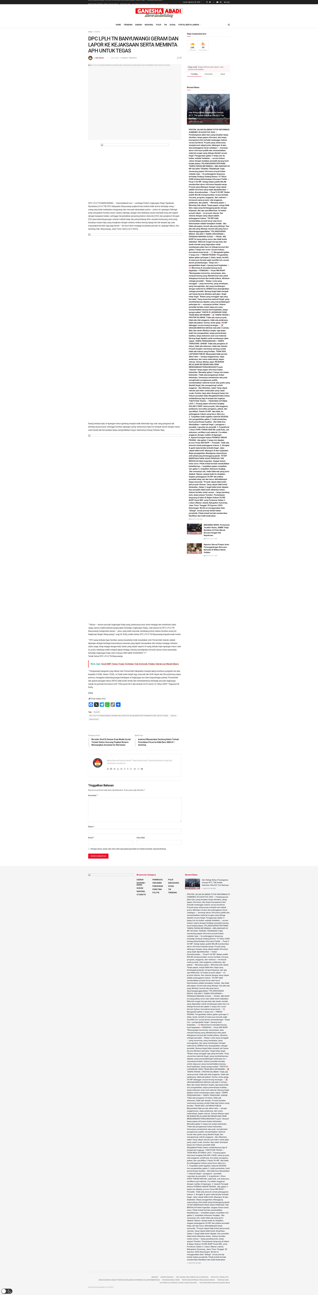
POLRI (158, 25)
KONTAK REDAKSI (166, 1277)
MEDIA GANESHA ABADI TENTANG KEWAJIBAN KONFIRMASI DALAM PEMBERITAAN (129, 1280)
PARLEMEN (157, 883)
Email (91, 837)
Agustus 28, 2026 (196, 122)
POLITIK (155, 893)
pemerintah (94, 719)
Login (228, 2)
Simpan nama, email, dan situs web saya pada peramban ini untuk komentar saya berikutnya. (128, 849)
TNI (165, 25)
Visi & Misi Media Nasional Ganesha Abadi (102, 8)
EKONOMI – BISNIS (141, 884)
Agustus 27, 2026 (211, 538)
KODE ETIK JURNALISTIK (219, 1277)
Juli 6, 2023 (115, 58)
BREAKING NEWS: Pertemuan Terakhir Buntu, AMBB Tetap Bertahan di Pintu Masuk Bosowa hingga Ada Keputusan (217, 530)
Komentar (93, 795)
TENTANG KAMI (125, 4)
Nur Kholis (100, 58)
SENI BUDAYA (173, 883)
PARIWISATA (157, 880)
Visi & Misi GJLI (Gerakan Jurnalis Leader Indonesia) (150, 4)
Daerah (97, 712)
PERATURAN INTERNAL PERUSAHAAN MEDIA (103, 4)
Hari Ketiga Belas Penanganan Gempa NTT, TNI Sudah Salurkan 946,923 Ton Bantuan (206, 115)
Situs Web (141, 838)
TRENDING (128, 25)
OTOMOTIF (141, 895)
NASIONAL (149, 25)
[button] (6, 1291)
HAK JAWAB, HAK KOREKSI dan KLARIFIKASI (192, 1277)
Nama (91, 826)
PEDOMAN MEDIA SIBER (171, 1280)
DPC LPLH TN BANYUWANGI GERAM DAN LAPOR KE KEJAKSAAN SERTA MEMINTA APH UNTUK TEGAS (128, 716)
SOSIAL (173, 25)
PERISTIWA (157, 889)
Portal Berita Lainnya (188, 25)
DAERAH (138, 25)
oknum (173, 716)
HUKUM (140, 888)
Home (118, 25)
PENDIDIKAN (157, 886)
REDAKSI (155, 1277)
